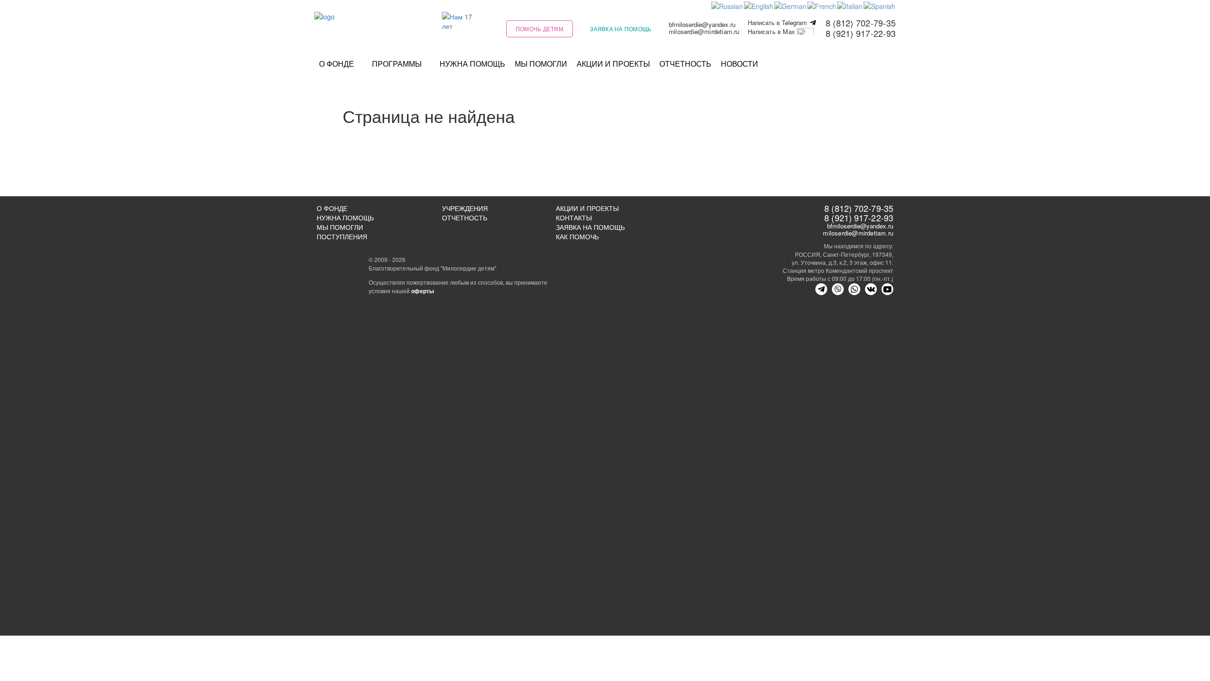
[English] (759, 5)
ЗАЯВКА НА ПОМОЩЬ (590, 227)
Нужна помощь (472, 63)
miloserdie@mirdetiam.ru (704, 31)
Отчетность (685, 63)
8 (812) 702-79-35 (861, 22)
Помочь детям (539, 29)
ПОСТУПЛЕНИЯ (342, 236)
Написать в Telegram (778, 23)
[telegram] (821, 289)
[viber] (838, 289)
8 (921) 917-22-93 (861, 33)
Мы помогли (541, 63)
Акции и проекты (613, 63)
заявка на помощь (620, 29)
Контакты (574, 217)
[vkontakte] (871, 289)
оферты (422, 291)
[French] (822, 5)
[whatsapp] (854, 289)
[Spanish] (880, 5)
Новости (739, 63)
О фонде (336, 63)
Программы (397, 63)
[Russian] (727, 5)
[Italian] (850, 5)
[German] (790, 5)
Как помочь (577, 236)
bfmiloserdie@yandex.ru (702, 24)
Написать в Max (772, 32)
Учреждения (465, 208)
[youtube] (887, 289)
